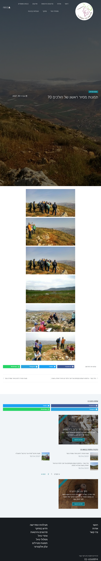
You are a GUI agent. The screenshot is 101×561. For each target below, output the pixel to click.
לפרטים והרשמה (78, 439)
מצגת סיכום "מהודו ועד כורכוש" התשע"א (28, 453)
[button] (65, 366)
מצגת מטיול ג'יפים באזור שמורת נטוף (78, 453)
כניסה (6, 7)
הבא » (43, 474)
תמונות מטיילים (93, 91)
